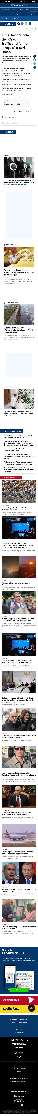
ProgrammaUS (5, 9)
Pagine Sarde (19, 1032)
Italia (27, 9)
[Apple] (19, 1096)
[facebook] (6, 1)
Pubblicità (19, 1071)
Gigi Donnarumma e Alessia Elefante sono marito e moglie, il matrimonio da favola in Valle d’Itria (18, 413)
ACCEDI (34, 1)
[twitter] (3, 1)
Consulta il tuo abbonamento (19, 1019)
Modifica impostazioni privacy (19, 1078)
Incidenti (24, 14)
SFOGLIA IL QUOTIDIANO (9, 18)
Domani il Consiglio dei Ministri (15, 184)
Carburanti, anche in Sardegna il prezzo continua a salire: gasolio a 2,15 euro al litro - (19, 182)
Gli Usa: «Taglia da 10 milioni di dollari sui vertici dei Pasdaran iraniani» (18, 436)
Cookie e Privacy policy (19, 1065)
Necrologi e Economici (19, 1068)
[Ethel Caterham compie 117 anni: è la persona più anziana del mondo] (19, 910)
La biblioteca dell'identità (19, 1025)
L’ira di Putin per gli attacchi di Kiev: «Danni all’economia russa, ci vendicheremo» (17, 813)
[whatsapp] (8, 1)
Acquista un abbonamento (19, 1022)
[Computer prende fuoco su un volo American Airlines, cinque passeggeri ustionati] (19, 835)
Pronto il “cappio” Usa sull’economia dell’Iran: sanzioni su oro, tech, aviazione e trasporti (18, 456)
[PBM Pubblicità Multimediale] (19, 1057)
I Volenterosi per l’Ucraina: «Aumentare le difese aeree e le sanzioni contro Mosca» (18, 463)
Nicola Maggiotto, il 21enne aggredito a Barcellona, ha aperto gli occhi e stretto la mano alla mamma (19, 775)
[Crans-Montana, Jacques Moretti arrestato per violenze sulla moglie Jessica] (19, 719)
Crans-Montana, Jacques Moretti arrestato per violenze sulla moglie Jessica (19, 736)
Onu (7, 123)
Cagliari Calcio (33, 14)
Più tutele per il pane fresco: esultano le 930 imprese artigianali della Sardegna (19, 272)
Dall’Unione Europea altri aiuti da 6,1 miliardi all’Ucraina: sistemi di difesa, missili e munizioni (19, 470)
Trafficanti (14, 123)
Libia (5, 117)
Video (13, 9)
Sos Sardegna (15, 14)
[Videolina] (19, 1000)
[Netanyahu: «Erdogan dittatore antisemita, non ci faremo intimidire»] (19, 873)
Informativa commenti (19, 1081)
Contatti (19, 1075)
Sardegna (20, 9)
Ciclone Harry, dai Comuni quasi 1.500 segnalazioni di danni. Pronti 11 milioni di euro (18, 330)
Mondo (34, 9)
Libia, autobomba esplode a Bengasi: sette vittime (13, 103)
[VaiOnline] (19, 1053)
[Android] (19, 1101)
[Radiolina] (19, 1008)
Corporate (19, 1085)
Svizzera (11, 117)
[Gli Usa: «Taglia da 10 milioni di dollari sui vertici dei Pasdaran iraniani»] (19, 491)
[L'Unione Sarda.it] (19, 5)
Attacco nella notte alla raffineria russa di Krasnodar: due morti (19, 450)
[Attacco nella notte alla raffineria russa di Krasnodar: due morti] (19, 567)
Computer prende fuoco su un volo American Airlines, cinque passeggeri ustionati (18, 853)
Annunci (19, 1029)
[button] (18, 23)
